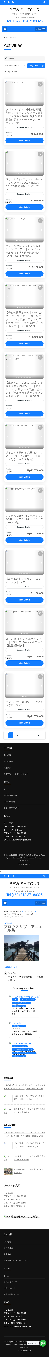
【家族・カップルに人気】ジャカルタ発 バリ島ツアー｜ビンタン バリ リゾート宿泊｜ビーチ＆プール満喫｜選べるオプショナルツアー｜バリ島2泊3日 (24, 389)
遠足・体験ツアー (11, 808)
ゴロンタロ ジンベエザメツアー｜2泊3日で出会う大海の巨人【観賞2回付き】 (24, 642)
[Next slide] (39, 93)
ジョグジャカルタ (20, 1046)
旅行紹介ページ (10, 795)
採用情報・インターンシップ (16, 774)
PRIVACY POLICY (24, 864)
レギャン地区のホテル (21, 1003)
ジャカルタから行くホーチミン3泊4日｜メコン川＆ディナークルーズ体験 (24, 519)
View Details (24, 140)
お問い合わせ (9, 802)
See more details (23, 127)
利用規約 (7, 768)
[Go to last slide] (10, 93)
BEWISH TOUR (24, 10)
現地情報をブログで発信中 (25, 1216)
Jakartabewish (11, 967)
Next (38, 735)
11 (31, 735)
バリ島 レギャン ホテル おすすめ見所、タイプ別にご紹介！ (24, 1011)
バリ (15, 999)
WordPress (24, 861)
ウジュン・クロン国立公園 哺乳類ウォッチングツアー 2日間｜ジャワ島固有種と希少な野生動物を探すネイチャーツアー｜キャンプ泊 (24, 116)
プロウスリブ (29, 911)
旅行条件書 (8, 761)
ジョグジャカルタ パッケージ (24, 1053)
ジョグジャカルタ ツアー (23, 1049)
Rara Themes (29, 858)
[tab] (21, 103)
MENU (38, 29)
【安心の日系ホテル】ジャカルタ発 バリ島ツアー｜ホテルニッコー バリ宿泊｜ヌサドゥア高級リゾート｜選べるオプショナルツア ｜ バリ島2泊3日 (24, 319)
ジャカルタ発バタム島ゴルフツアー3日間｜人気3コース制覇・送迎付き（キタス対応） (24, 456)
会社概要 (7, 755)
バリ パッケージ (27, 999)
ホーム (6, 789)
